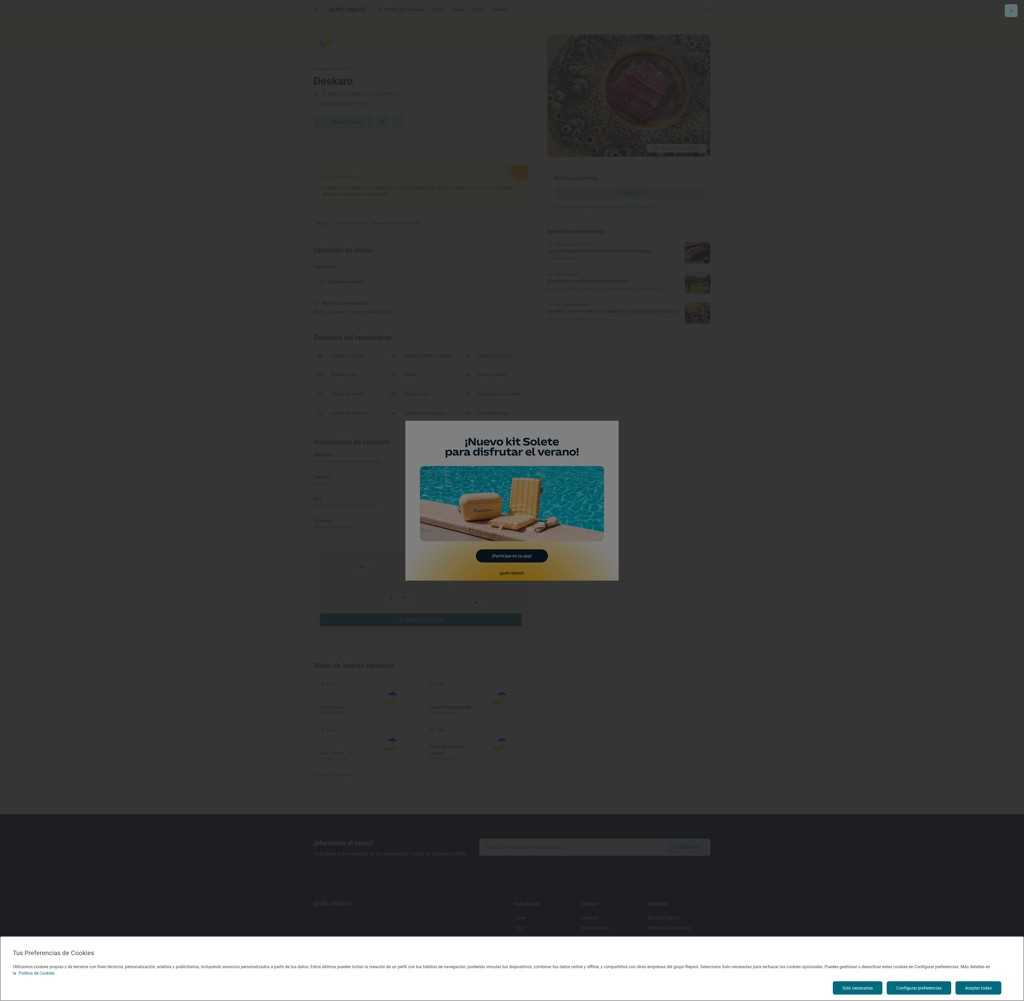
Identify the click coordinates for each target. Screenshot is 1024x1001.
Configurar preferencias (919, 988)
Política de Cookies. (37, 973)
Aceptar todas (978, 988)
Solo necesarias (857, 988)
